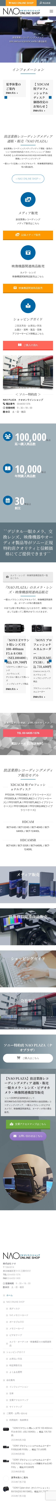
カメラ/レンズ (13, 674)
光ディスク (14, 1308)
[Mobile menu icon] (51, 11)
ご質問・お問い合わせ (16, 1413)
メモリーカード (16, 1328)
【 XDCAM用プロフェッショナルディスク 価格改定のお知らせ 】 (41, 95)
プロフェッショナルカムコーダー (42, 690)
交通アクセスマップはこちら (30, 1124)
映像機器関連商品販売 (30, 288)
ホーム (9, 1295)
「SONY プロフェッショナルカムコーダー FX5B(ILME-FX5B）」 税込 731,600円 (31, 1448)
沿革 (11, 1393)
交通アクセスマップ (18, 1400)
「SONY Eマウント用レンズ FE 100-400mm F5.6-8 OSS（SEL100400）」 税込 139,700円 (18, 651)
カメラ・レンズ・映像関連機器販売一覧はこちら (29, 576)
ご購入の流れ (30, 345)
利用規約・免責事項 (18, 1420)
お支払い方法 (15, 1359)
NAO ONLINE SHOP (15, 1302)
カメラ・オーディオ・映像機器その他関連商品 (30, 1344)
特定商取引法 (15, 1365)
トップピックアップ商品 (17, 684)
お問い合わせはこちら (31, 1136)
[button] (5, 97)
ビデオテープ (15, 1335)
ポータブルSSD (16, 1322)
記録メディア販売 (30, 234)
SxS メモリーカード (18, 1315)
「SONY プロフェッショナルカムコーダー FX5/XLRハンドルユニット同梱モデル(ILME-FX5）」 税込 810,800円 (32, 1463)
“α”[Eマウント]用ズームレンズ (17, 668)
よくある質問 (15, 1372)
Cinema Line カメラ (41, 671)
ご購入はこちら (30, 1058)
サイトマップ (15, 1406)
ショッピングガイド (15, 1352)
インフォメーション (18, 1387)
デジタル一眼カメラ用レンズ (17, 679)
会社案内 (10, 1380)
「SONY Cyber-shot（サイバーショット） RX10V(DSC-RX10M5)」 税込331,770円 (31, 1490)
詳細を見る (11, 93)
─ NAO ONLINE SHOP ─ (28, 178)
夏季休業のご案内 (13, 86)
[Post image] (6, 1429)
